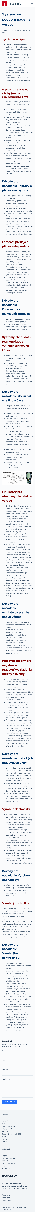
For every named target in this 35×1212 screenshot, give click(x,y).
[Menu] (32, 3)
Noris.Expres (6, 1200)
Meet (4, 1137)
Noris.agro (6, 1198)
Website (5, 1069)
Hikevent (5, 1139)
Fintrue (4, 1142)
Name (4, 1051)
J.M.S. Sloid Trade (8, 1126)
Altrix (4, 1124)
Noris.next (6, 1195)
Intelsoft (5, 1121)
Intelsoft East (7, 1129)
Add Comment (7, 1079)
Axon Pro (5, 1131)
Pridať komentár (9, 1102)
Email (4, 1060)
